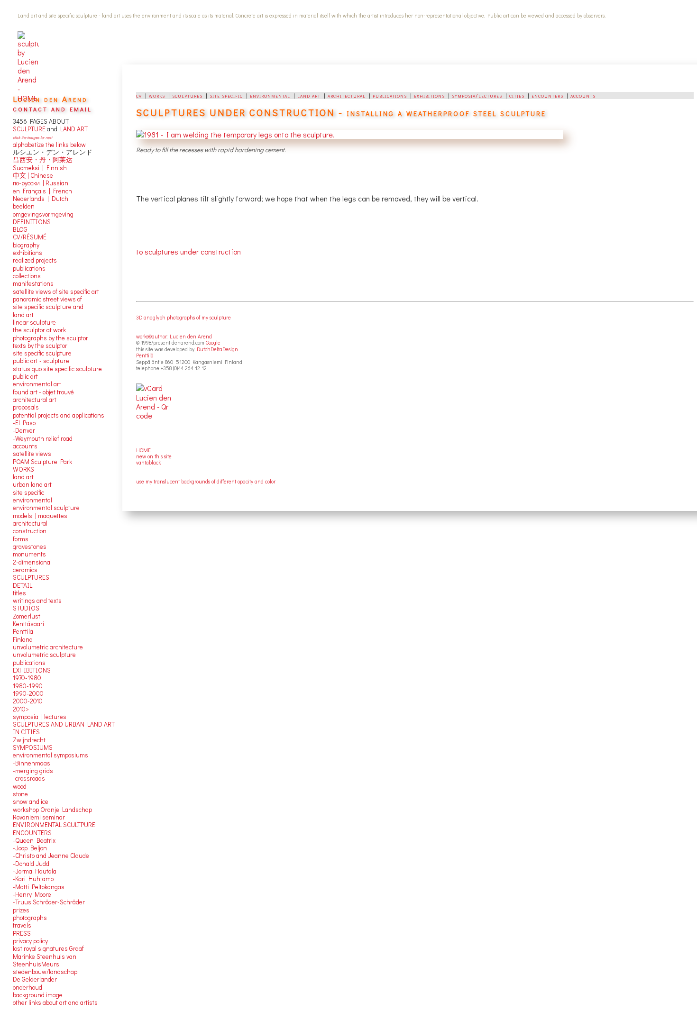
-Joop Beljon (30, 848)
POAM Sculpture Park (42, 461)
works (157, 95)
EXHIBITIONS (32, 670)
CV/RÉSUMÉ (29, 237)
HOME (143, 450)
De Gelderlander (35, 979)
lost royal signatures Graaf (48, 948)
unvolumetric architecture (48, 647)
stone (20, 794)
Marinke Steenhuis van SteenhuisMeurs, (44, 960)
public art (25, 376)
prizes (21, 910)
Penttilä (145, 355)
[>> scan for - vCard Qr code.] (161, 408)
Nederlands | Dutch (40, 198)
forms (20, 539)
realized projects (35, 260)
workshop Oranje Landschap (52, 809)
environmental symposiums (50, 755)
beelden (24, 206)
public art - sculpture (41, 360)
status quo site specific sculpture (57, 368)
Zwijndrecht (29, 740)
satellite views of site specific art (56, 291)
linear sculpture (34, 322)
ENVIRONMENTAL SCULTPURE (54, 824)
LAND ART (72, 129)
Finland (23, 639)
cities (516, 95)
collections (27, 276)
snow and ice (30, 801)
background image (38, 995)
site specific (226, 95)
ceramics (25, 569)
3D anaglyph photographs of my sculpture (183, 317)
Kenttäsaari (28, 623)
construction (29, 531)
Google (213, 342)
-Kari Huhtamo (33, 878)
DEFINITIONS (32, 222)
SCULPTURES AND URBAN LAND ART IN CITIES (64, 728)
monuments (29, 554)
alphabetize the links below (49, 144)
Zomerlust (26, 616)
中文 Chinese (33, 175)
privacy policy (30, 941)
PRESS (22, 933)
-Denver (24, 430)
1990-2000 (28, 693)
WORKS (23, 469)
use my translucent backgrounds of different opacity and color (205, 481)
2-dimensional (32, 562)
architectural (347, 95)
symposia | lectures (39, 716)
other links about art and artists (55, 1002)
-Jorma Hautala (34, 871)
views (43, 453)
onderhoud (27, 987)
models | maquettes (40, 515)
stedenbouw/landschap (45, 971)
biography (26, 245)
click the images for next (32, 137)
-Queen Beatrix (34, 840)
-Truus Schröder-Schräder (49, 902)
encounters (547, 95)
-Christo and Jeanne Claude (51, 855)
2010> (21, 709)
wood (20, 786)
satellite (23, 453)
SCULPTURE (29, 129)
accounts (583, 95)
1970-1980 (27, 678)
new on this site (154, 456)
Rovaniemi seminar (39, 817)
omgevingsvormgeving (43, 214)
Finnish (55, 168)
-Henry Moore (32, 894)
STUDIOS (26, 608)
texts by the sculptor (40, 345)
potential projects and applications (58, 415)
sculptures (187, 95)
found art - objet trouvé (43, 392)
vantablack (148, 462)
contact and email (52, 108)
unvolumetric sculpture (44, 654)
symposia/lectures (477, 95)
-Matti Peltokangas (38, 887)
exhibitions (429, 95)
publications (390, 95)
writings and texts (37, 600)
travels (22, 925)
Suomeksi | (28, 168)
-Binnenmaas (31, 763)
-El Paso (24, 423)
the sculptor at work (39, 330)
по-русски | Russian (40, 183)
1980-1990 (28, 686)
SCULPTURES (31, 577)
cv (139, 95)
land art (309, 95)
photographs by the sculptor (50, 338)
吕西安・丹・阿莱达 (43, 159)
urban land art (32, 484)
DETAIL (22, 585)
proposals (26, 407)
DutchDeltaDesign (217, 349)
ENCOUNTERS (32, 833)
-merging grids (33, 770)
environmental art (37, 384)
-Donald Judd (31, 863)
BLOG (20, 229)
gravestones (29, 546)
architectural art (34, 399)
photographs (30, 917)
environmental (270, 95)
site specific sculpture (42, 353)
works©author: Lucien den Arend (174, 336)
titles (19, 593)
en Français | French (42, 191)
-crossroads (29, 778)
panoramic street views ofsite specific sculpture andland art (48, 307)
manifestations (33, 283)
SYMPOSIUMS (33, 747)
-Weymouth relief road (43, 438)
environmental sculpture (46, 507)
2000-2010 (28, 701)
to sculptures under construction (188, 251)
